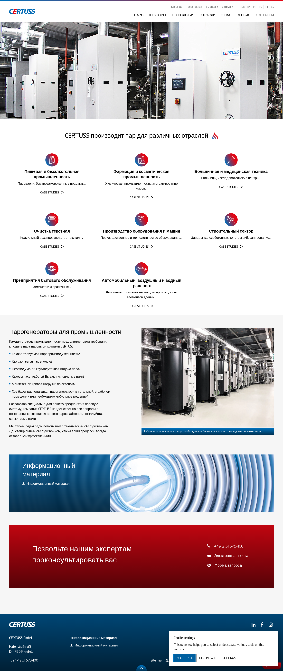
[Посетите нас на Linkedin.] (253, 624)
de (243, 7)
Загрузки (227, 7)
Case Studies (49, 192)
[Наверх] (141, 668)
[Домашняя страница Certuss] (22, 11)
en (249, 7)
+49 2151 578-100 (229, 547)
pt (266, 7)
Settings (229, 658)
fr (254, 7)
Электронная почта (231, 556)
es (272, 7)
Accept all (185, 658)
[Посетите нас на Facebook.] (262, 625)
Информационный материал (48, 484)
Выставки (212, 7)
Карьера (176, 7)
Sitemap (156, 660)
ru (260, 7)
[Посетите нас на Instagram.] (271, 625)
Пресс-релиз (194, 7)
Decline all (207, 658)
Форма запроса (228, 566)
